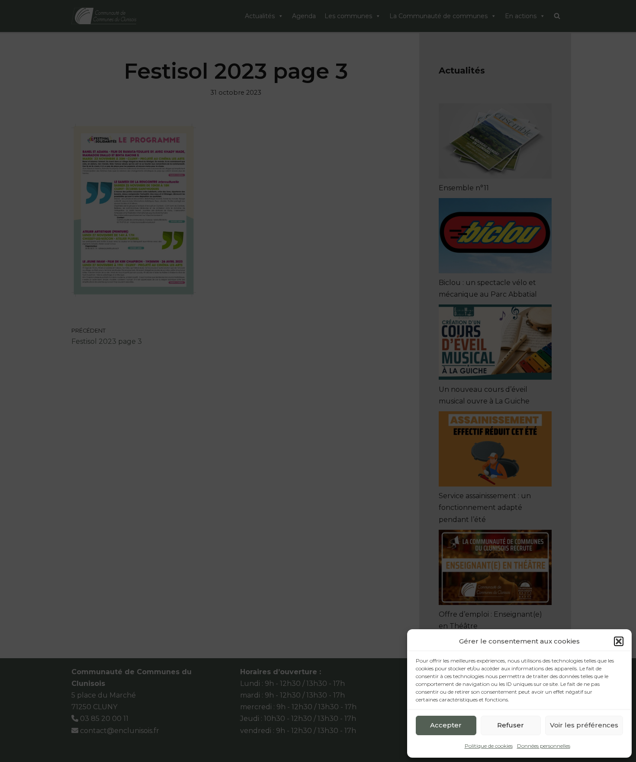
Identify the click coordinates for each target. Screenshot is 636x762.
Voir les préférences (584, 725)
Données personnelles (543, 746)
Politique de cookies (489, 746)
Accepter (446, 725)
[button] (618, 641)
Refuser (510, 725)
